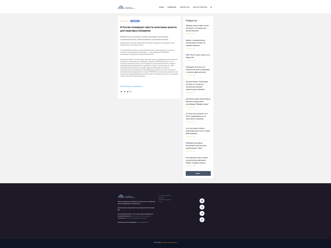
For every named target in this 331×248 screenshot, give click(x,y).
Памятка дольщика (165, 199)
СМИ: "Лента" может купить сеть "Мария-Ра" (198, 57)
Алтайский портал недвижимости (131, 86)
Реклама (161, 197)
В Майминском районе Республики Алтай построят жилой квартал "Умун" (196, 147)
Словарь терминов (164, 195)
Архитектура (185, 7)
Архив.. (198, 173)
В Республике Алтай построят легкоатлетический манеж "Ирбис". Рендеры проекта (197, 162)
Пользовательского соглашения (140, 216)
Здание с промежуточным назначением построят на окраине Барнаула (195, 44)
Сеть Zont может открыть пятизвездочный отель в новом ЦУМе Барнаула (198, 132)
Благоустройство (200, 7)
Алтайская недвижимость (169, 242)
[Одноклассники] (125, 92)
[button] (211, 7)
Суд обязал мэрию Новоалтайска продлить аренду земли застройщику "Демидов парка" (198, 103)
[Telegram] (128, 92)
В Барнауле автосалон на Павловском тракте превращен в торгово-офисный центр (198, 71)
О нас (160, 201)
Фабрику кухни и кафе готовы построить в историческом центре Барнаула (197, 30)
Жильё (161, 7)
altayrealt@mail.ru (143, 222)
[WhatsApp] (130, 92)
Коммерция (171, 7)
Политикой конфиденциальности (136, 218)
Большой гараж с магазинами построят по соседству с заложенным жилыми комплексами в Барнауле (197, 87)
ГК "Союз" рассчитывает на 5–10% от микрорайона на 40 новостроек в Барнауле (197, 118)
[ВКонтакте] (121, 92)
